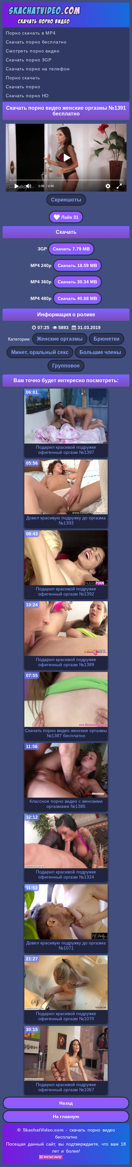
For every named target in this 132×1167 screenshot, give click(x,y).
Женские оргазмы (60, 339)
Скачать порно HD (27, 95)
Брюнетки (107, 339)
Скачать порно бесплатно (36, 41)
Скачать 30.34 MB (77, 281)
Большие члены (100, 352)
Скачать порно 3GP (29, 59)
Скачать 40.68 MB (77, 298)
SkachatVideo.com (43, 1129)
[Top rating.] (50, 1158)
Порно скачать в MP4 (31, 32)
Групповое (66, 365)
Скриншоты (66, 199)
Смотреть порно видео (33, 50)
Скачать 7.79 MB (71, 248)
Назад (66, 1103)
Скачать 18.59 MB (77, 265)
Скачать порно (23, 86)
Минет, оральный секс (40, 352)
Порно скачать (23, 77)
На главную (66, 1116)
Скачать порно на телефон (38, 68)
